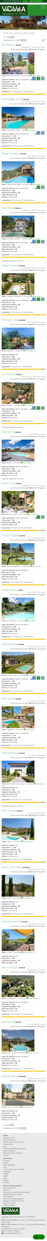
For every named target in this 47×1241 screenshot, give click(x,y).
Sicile (5, 1167)
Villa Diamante (10, 644)
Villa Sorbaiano (10, 752)
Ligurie (5, 1176)
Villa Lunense (9, 810)
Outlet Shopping (9, 1205)
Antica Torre (9, 483)
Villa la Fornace (10, 967)
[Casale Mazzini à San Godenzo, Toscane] (18, 608)
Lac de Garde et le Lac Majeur (14, 1169)
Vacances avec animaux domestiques (16, 1192)
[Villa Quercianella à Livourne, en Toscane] (18, 940)
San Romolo (8, 44)
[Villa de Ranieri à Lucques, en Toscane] (18, 1095)
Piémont (6, 1182)
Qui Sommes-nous (10, 1140)
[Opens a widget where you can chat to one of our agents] (39, 1237)
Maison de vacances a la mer (13, 1201)
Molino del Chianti (12, 867)
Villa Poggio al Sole (13, 99)
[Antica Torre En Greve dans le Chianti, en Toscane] (18, 502)
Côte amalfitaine (9, 1165)
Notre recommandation (12, 1186)
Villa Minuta (8, 1021)
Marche (6, 1180)
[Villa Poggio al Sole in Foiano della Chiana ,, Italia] (18, 118)
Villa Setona (8, 431)
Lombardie (7, 1171)
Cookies (6, 1155)
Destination (8, 1158)
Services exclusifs (9, 1151)
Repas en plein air (9, 1188)
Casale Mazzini (10, 589)
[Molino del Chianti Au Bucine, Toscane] (18, 886)
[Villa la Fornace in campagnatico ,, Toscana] (18, 986)
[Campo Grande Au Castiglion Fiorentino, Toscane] (18, 284)
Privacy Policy (8, 1144)
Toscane (6, 1161)
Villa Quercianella (12, 921)
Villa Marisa (8, 207)
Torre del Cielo (10, 319)
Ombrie (6, 1174)
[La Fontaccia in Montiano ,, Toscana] (18, 393)
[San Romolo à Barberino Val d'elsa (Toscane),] (18, 63)
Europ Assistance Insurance (13, 1153)
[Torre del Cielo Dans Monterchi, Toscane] (18, 338)
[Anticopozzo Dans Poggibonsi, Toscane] (18, 717)
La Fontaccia (9, 374)
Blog (5, 1146)
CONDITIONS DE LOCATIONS (14, 1142)
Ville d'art (6, 1190)
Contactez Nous (9, 1138)
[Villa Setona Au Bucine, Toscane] (18, 450)
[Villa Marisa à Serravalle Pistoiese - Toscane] (18, 226)
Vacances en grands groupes (13, 1199)
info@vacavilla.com (15, 1233)
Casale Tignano (11, 535)
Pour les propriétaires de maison (14, 1149)
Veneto (5, 1163)
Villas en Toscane (9, 1203)
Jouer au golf (7, 1196)
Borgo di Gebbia (11, 153)
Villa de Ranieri (10, 1076)
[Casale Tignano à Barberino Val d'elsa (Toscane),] (18, 554)
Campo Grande (10, 265)
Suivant (23, 40)
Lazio (5, 1178)
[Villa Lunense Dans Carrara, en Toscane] (18, 829)
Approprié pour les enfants (12, 1194)
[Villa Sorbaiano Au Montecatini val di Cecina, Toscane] (18, 771)
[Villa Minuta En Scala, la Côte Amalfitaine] (18, 1040)
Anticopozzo (9, 698)
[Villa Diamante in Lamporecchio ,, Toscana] (18, 663)
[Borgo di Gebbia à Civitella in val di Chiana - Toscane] (18, 172)
